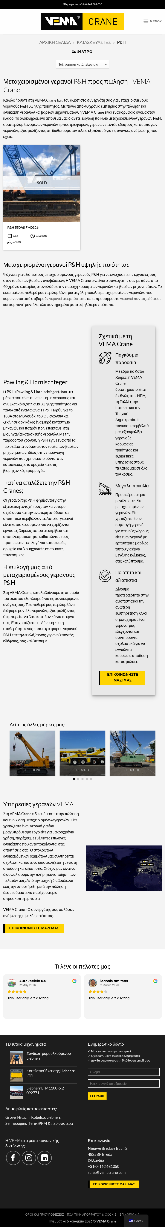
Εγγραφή (97, 1096)
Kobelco (38, 1117)
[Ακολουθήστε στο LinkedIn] (44, 1158)
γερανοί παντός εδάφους (140, 298)
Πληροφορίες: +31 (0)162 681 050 (82, 4)
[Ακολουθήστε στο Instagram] (29, 1158)
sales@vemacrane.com (107, 1172)
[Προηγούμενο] (10, 755)
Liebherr (53, 1117)
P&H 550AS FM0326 (22, 227)
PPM (43, 1123)
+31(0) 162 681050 (103, 1166)
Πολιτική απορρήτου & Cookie (91, 1214)
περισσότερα (62, 1123)
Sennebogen (15, 1123)
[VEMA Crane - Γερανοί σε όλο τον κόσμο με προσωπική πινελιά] (82, 21)
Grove (10, 1117)
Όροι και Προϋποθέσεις (44, 1214)
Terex (33, 1123)
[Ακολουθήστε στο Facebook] (13, 1158)
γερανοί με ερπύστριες (67, 298)
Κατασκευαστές (94, 42)
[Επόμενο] (155, 755)
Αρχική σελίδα (55, 42)
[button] (152, 21)
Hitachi (23, 1117)
